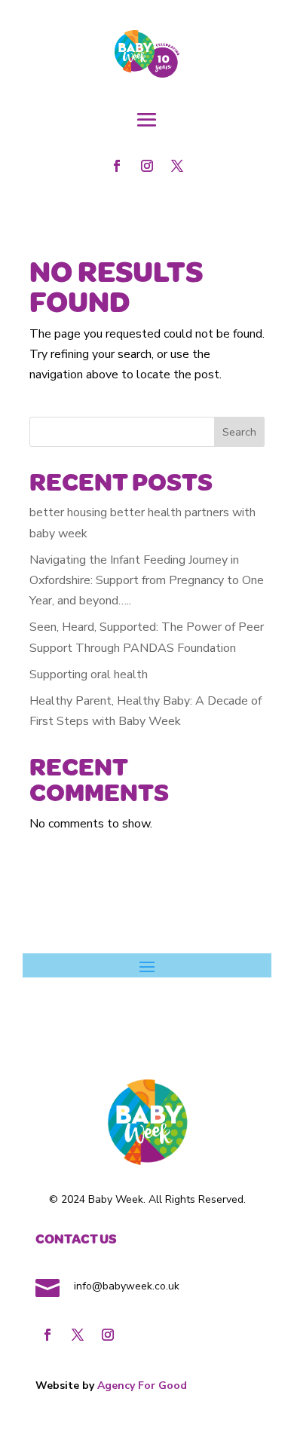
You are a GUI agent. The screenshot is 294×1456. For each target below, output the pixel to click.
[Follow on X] (177, 166)
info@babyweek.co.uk (125, 1286)
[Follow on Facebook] (117, 166)
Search (239, 432)
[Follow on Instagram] (147, 166)
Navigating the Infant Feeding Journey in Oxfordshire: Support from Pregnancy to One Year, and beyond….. (146, 580)
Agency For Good (142, 1385)
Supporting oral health (88, 674)
